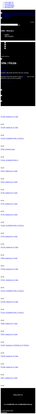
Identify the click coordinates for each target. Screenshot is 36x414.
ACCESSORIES (9, 5)
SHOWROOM (8, 7)
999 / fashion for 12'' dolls (9, 327)
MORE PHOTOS (5, 56)
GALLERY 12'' (9, 2)
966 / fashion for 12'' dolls (9, 262)
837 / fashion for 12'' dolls (9, 338)
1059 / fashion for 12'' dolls (9, 360)
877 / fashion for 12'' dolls (9, 382)
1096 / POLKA (9, 36)
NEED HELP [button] (5, 74)
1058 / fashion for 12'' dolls (9, 371)
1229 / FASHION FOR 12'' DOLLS (12, 142)
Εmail (24, 76)
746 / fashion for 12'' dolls (9, 197)
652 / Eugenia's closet (7, 153)
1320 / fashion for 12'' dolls (9, 273)
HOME (6, 34)
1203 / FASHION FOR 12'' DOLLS (12, 229)
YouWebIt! (4, 412)
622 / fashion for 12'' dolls (9, 175)
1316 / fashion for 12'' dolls (9, 251)
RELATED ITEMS (6, 82)
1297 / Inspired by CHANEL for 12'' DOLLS (15, 349)
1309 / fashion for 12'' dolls (9, 306)
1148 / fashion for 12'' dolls (9, 131)
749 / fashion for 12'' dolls (9, 240)
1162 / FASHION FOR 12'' (9, 164)
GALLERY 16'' (9, 4)
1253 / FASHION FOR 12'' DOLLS (12, 316)
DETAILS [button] (4, 70)
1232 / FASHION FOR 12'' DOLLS (12, 295)
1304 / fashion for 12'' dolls (9, 120)
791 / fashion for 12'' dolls (9, 208)
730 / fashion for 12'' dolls (9, 218)
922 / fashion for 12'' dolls (9, 186)
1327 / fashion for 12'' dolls (9, 284)
